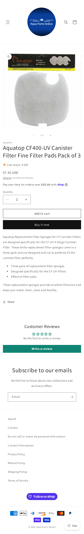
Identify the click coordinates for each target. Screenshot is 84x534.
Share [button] (11, 302)
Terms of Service (18, 480)
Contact (13, 427)
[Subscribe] (71, 397)
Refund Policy (16, 463)
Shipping (7, 178)
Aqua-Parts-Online (46, 527)
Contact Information (21, 445)
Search (12, 419)
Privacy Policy (16, 454)
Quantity (8, 192)
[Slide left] (33, 135)
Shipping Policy (17, 472)
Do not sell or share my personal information (36, 436)
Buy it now (42, 225)
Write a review (42, 349)
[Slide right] (50, 135)
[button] (8, 22)
